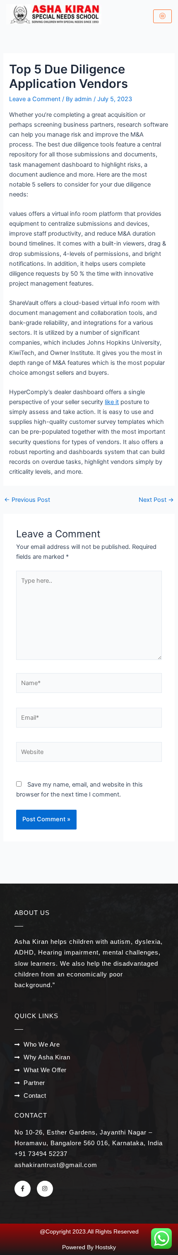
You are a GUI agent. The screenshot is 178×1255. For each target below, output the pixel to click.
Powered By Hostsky (89, 1247)
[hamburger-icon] (162, 16)
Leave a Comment (34, 99)
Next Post (156, 500)
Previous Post (27, 500)
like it (112, 402)
